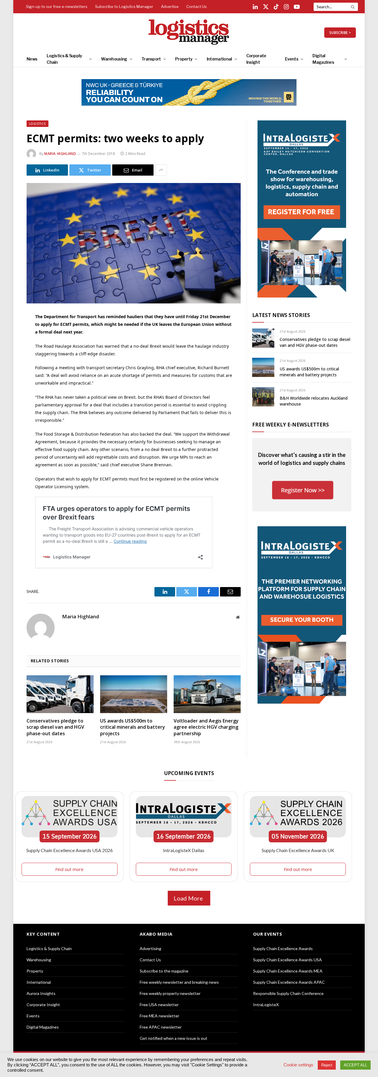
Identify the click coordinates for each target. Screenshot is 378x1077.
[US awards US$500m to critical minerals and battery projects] (133, 694)
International (219, 58)
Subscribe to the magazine (164, 970)
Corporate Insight (256, 59)
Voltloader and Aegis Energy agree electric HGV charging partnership (206, 727)
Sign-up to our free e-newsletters (56, 6)
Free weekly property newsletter (170, 993)
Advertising (150, 948)
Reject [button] (326, 1065)
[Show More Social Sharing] (161, 170)
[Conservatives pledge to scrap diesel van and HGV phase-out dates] (60, 694)
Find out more (69, 869)
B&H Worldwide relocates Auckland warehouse (314, 401)
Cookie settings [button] (298, 1065)
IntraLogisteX (266, 1004)
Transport (151, 58)
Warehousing (114, 58)
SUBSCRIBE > (340, 32)
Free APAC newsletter (161, 1026)
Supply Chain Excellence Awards (283, 948)
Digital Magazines (323, 59)
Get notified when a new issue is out (173, 1038)
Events (291, 58)
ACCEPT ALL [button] (355, 1065)
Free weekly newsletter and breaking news (179, 982)
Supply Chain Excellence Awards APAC (289, 982)
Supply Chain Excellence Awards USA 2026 (69, 850)
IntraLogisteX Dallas (183, 850)
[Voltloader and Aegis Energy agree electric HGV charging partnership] (207, 694)
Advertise (170, 6)
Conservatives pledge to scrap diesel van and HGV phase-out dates (55, 727)
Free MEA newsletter (159, 1015)
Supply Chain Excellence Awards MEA (287, 970)
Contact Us (196, 6)
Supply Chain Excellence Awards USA (287, 959)
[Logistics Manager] (189, 32)
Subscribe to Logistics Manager (124, 6)
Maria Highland (60, 153)
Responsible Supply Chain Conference (288, 993)
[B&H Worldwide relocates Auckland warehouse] (263, 396)
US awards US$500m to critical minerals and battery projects (132, 727)
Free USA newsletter (159, 1004)
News (32, 58)
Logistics (37, 124)
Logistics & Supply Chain (64, 59)
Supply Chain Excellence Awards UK (298, 850)
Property (183, 58)
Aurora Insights (41, 993)
